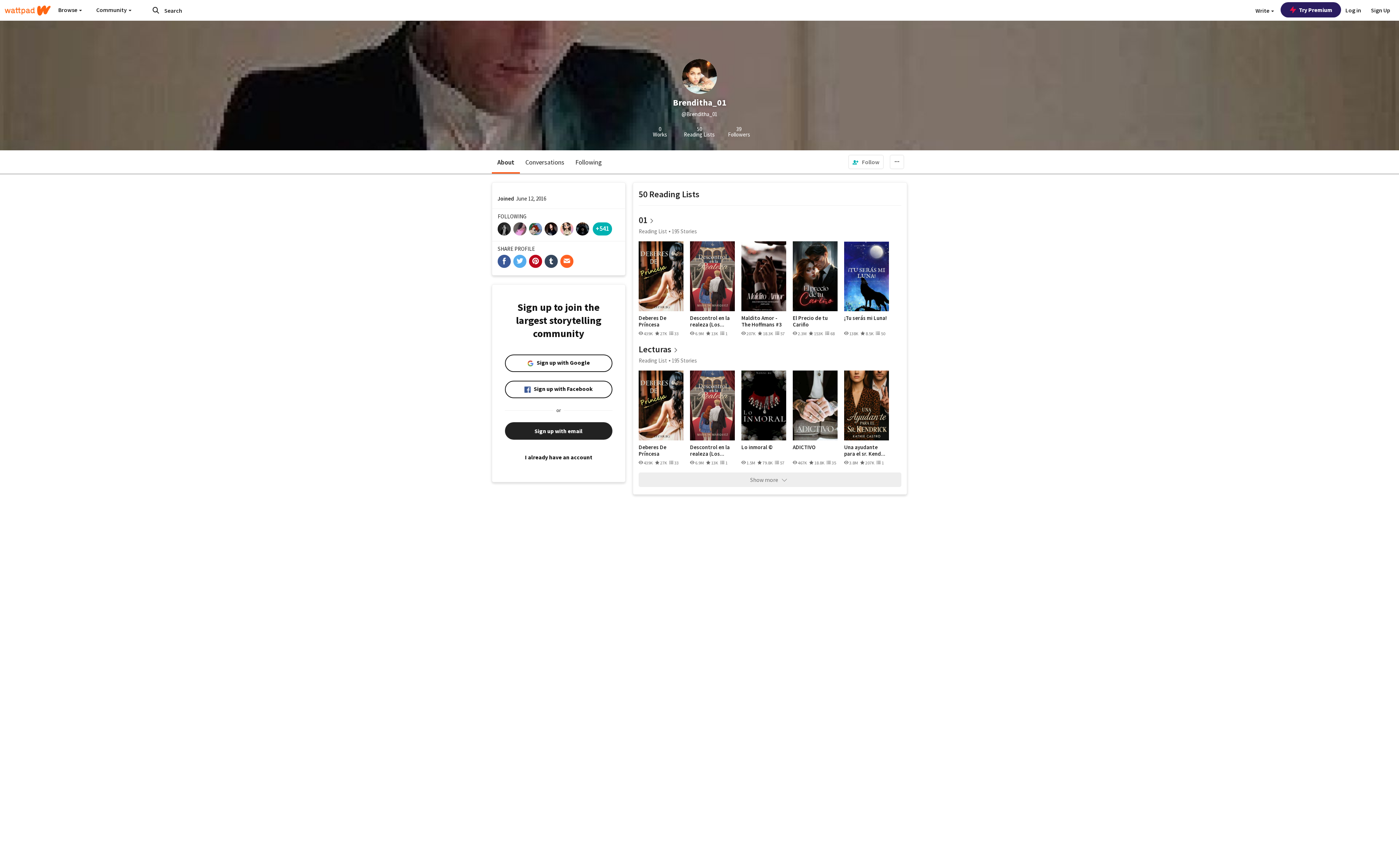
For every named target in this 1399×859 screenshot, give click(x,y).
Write (1262, 10)
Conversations (544, 162)
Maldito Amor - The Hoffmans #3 (761, 321)
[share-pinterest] (535, 261)
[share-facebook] (504, 261)
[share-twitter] (519, 261)
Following (588, 162)
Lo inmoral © (757, 447)
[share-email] (566, 261)
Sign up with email (558, 431)
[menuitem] (866, 162)
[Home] (28, 10)
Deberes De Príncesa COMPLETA (652, 321)
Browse (68, 9)
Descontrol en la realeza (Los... (710, 321)
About (505, 162)
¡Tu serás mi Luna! (865, 318)
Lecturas (655, 349)
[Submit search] (156, 10)
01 (643, 220)
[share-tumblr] (551, 261)
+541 (602, 228)
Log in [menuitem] (1353, 10)
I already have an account (558, 457)
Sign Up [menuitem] (1380, 10)
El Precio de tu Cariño (810, 321)
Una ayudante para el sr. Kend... (864, 450)
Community (112, 9)
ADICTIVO (804, 447)
